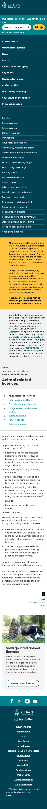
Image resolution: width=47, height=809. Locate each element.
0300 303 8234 (33, 348)
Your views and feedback (16, 97)
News (5, 54)
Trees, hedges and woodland (16, 226)
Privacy (23, 760)
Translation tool (23, 779)
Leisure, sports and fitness (15, 187)
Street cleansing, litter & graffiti (18, 221)
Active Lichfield (10, 85)
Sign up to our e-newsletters (23, 750)
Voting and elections (12, 231)
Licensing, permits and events (17, 192)
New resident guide (13, 79)
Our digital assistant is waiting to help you (23, 20)
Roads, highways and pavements (19, 216)
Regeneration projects (13, 211)
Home (5, 367)
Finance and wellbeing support (18, 162)
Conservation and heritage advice (19, 152)
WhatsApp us (23, 726)
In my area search (12, 103)
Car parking (8, 137)
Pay (23, 736)
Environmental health (13, 157)
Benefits (6, 118)
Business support (10, 123)
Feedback (23, 741)
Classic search (10, 41)
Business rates (9, 128)
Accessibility (23, 765)
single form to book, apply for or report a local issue (26, 338)
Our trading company (14, 91)
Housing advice (9, 172)
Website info (24, 774)
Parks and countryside (13, 197)
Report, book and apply (15, 66)
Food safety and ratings (14, 167)
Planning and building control (17, 202)
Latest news (23, 746)
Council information (13, 47)
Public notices (23, 770)
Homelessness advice (13, 177)
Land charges (9, 182)
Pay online (8, 72)
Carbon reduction (11, 132)
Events (6, 60)
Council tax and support (14, 142)
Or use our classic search (14, 32)
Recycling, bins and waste (15, 207)
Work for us (23, 755)
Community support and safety (18, 147)
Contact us (23, 731)
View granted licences (22, 683)
